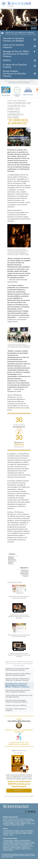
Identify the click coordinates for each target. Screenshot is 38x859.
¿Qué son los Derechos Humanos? (13, 46)
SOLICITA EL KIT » (19, 790)
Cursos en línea (18, 833)
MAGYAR (22, 822)
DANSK (5, 820)
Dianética (16, 840)
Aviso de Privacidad (13, 855)
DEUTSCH (17, 822)
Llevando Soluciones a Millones (16, 705)
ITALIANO (13, 825)
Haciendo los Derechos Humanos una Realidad (13, 39)
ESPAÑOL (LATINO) (14, 823)
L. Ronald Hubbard (8, 830)
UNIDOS (7, 60)
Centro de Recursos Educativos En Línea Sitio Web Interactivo (19, 696)
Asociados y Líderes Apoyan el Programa (16, 709)
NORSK (28, 822)
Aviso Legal (9, 856)
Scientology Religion (8, 841)
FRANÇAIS (11, 820)
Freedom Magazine (24, 844)
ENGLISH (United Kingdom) (25, 819)
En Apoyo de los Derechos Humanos (15, 66)
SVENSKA (5, 823)
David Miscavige (18, 841)
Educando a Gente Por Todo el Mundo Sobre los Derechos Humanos (18, 674)
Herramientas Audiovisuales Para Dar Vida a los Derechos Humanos (18, 691)
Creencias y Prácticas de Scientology (23, 830)
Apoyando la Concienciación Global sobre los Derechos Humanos (17, 669)
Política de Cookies (24, 855)
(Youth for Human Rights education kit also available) (19, 796)
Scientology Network (24, 840)
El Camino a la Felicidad (17, 95)
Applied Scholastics (28, 94)
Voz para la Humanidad (9, 832)
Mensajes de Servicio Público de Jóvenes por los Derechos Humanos (16, 54)
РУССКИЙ (27, 820)
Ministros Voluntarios (21, 832)
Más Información (27, 833)
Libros (11, 833)
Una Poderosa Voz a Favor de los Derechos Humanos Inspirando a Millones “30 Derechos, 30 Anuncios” (17, 685)
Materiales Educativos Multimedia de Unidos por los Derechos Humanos (18, 679)
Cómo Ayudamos (6, 95)
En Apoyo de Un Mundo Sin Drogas (24, 846)
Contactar (5, 834)
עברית (17, 820)
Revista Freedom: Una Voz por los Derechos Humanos (14, 74)
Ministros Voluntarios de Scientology (19, 843)
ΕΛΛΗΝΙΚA (6, 825)
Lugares (11, 834)
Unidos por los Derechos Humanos (12, 847)
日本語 (22, 820)
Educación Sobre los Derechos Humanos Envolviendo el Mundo (16, 701)
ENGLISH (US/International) (10, 819)
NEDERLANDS (9, 822)
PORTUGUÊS (20, 825)
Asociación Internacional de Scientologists (19, 844)
